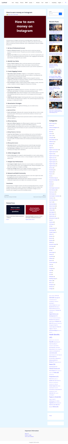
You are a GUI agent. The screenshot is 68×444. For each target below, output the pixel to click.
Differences (51, 141)
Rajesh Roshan (57, 380)
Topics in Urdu (52, 399)
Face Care (59, 323)
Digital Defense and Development (53, 315)
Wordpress (51, 284)
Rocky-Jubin (56, 382)
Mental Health (52, 356)
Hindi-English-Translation (54, 196)
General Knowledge (53, 179)
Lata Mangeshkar (56, 351)
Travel (50, 270)
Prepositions (53, 376)
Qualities (55, 378)
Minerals (58, 358)
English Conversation (53, 149)
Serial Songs (51, 252)
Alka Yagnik (57, 297)
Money (16, 2)
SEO (50, 250)
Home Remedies (52, 200)
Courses (58, 310)
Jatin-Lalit (56, 345)
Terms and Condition (29, 436)
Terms (50, 415)
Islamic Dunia (52, 206)
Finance (21, 2)
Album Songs (52, 123)
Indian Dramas (57, 341)
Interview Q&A (52, 204)
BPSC (58, 308)
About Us (27, 433)
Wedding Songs (52, 278)
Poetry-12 (51, 372)
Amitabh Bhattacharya (52, 299)
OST (50, 226)
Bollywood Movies (53, 308)
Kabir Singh (58, 347)
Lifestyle (51, 210)
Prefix (56, 372)
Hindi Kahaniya (52, 190)
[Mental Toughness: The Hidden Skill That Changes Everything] (55, 82)
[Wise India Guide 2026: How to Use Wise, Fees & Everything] (55, 94)
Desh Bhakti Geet (52, 139)
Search (50, 11)
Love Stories (53, 353)
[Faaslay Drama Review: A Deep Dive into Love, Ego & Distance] (55, 48)
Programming (52, 228)
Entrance (51, 167)
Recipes (50, 236)
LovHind (4, 2)
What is (50, 280)
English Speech (52, 161)
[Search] (60, 14)
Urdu (50, 272)
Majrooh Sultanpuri (52, 354)
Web (58, 404)
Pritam (51, 378)
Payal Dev (59, 370)
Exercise (55, 323)
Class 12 (51, 135)
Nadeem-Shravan (58, 362)
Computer (51, 137)
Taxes (50, 264)
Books (50, 131)
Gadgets (51, 328)
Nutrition (51, 222)
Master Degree (59, 354)
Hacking (51, 184)
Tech (42, 2)
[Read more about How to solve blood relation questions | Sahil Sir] (15, 209)
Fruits (59, 326)
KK (57, 349)
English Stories (52, 163)
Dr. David (51, 317)
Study (57, 393)
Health (46, 2)
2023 (51, 297)
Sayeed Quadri (52, 387)
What (50, 406)
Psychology (51, 230)
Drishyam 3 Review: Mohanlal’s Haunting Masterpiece (53, 66)
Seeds (56, 387)
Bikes (58, 306)
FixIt (50, 175)
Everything (54, 2)
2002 (50, 295)
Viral (13, 2)
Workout (51, 286)
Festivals (51, 171)
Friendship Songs (52, 177)
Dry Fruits (58, 317)
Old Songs (51, 224)
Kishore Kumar (52, 349)
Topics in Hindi (55, 397)
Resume (51, 238)
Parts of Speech (53, 370)
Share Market (52, 389)
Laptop (51, 351)
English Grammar (29, 219)
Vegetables (52, 402)
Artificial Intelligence (53, 127)
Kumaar (59, 349)
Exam (51, 323)
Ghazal (50, 181)
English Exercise (52, 151)
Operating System (53, 366)
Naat (50, 220)
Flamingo (51, 325)
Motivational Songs (53, 218)
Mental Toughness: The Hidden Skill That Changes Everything (54, 88)
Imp (51, 342)
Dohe (50, 145)
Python (50, 234)
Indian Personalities (53, 343)
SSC (56, 391)
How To (12, 14)
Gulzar (50, 332)
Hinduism (51, 198)
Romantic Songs (52, 244)
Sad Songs (51, 246)
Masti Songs (51, 214)
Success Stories (52, 262)
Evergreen (58, 321)
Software (51, 258)
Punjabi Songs (52, 232)
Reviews (38, 2)
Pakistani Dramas (54, 368)
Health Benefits (54, 336)
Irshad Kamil (51, 345)
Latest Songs (52, 208)
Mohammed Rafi (53, 360)
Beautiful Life (52, 306)
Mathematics (52, 216)
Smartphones (51, 391)
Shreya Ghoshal (58, 389)
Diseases (51, 143)
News (52, 364)
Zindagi (50, 288)
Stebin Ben (52, 393)
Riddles (50, 242)
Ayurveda (51, 129)
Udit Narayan (52, 401)
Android (56, 301)
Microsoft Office (52, 358)
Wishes (55, 406)
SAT (59, 385)
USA (58, 401)
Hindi (50, 185)
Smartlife (51, 256)
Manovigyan (51, 212)
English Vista (52, 321)
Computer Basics (52, 310)
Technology (51, 394)
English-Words (52, 165)
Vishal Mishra (58, 402)
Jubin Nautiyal (52, 347)
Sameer (56, 384)
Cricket (51, 312)
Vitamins (52, 404)
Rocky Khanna (51, 384)
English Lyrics (52, 157)
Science (50, 248)
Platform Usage (28, 435)
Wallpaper (51, 276)
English (59, 2)
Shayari (50, 254)
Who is (50, 282)
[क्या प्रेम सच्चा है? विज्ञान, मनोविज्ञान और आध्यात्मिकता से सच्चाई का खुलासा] (55, 71)
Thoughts (51, 268)
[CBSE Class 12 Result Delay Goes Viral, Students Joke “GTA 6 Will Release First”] (55, 105)
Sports (50, 260)
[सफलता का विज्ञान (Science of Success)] (55, 37)
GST (60, 330)
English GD (51, 153)
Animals (51, 125)
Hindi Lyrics (51, 192)
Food (56, 325)
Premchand (51, 374)
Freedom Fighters (52, 326)
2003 (53, 295)
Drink (54, 317)
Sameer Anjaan (53, 385)
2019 (57, 295)
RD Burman (51, 382)
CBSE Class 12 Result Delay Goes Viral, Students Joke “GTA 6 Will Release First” (55, 111)
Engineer (57, 319)
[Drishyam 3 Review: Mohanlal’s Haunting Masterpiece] (55, 59)
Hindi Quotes (52, 194)
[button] (33, 2)
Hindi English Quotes (53, 188)
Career (50, 133)
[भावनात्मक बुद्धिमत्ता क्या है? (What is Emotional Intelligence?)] (55, 27)
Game (55, 328)
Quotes (30, 2)
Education (52, 319)
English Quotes (52, 159)
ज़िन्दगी (26, 2)
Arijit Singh (51, 303)
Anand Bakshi (51, 301)
